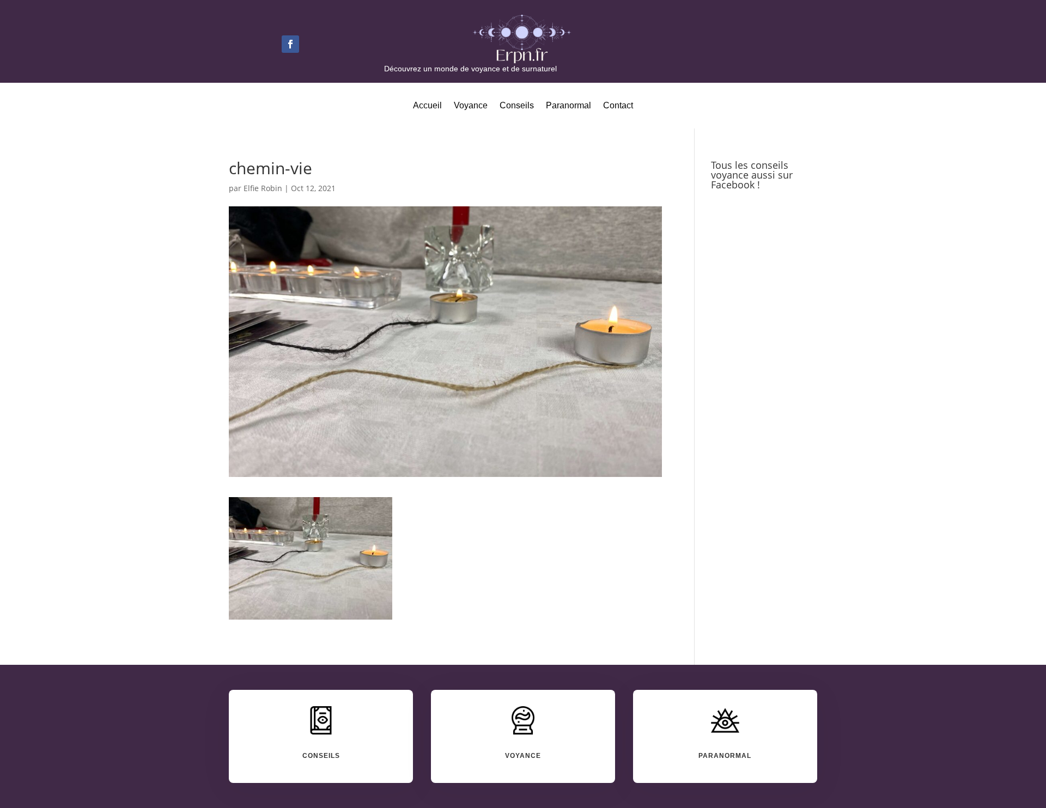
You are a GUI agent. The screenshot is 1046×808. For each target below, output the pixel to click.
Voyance (471, 106)
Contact (618, 106)
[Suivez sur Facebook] (290, 44)
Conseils (517, 106)
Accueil (427, 106)
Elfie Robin (263, 188)
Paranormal (568, 106)
